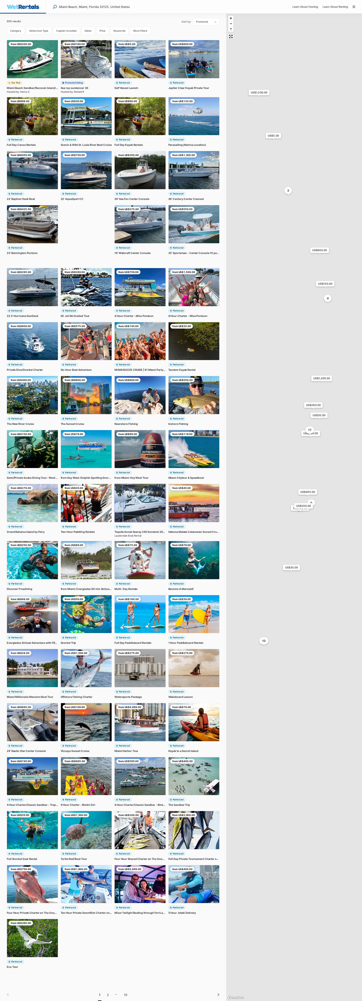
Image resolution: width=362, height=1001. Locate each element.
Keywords (120, 30)
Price (103, 30)
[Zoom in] (231, 18)
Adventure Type (38, 30)
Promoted (202, 21)
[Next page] (215, 994)
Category (15, 30)
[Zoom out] (231, 23)
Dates (88, 30)
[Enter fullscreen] (231, 36)
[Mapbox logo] (235, 998)
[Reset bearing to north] (231, 29)
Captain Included (66, 30)
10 (125, 995)
